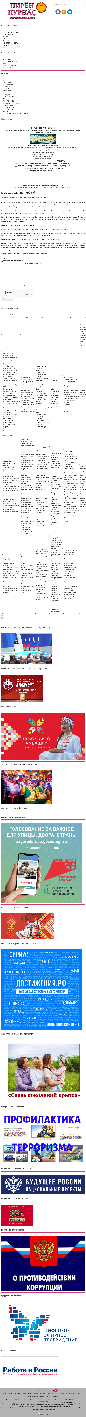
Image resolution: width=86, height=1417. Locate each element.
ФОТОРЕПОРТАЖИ (9, 66)
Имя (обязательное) (33, 264)
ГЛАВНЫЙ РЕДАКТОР (10, 33)
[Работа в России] (30, 1371)
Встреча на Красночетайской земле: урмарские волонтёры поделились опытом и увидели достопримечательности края (11, 491)
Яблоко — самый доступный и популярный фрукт (9, 501)
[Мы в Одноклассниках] (63, 12)
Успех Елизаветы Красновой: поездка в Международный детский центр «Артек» (56, 476)
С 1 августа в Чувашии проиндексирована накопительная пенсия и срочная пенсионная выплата (11, 402)
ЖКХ (4, 99)
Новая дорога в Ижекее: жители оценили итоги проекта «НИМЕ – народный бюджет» (27, 502)
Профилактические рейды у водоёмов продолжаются (9, 374)
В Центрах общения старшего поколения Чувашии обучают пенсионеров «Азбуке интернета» (55, 590)
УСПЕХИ (6, 45)
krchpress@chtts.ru (65, 188)
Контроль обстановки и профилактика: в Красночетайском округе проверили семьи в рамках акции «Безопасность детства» (42, 496)
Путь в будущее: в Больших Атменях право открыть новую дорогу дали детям (42, 554)
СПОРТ (5, 93)
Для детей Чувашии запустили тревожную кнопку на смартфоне (71, 388)
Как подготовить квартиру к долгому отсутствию (9, 410)
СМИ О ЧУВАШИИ (9, 68)
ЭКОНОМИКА (7, 82)
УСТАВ (5, 37)
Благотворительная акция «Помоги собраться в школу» (28, 519)
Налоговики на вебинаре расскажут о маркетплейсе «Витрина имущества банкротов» (41, 366)
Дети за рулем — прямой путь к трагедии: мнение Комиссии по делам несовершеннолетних (71, 506)
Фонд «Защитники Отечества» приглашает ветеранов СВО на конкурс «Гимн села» (71, 467)
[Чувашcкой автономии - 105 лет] (27, 926)
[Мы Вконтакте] (58, 12)
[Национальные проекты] (43, 1184)
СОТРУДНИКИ (8, 35)
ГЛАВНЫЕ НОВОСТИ (10, 62)
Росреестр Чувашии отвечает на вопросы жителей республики (42, 521)
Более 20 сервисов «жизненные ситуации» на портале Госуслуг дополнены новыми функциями (71, 396)
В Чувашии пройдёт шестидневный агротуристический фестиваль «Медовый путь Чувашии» (42, 422)
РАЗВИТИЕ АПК (8, 101)
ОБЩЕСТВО (7, 86)
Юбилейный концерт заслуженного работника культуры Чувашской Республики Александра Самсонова (55, 399)
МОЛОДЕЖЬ (7, 95)
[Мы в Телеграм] (69, 12)
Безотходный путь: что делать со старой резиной (27, 571)
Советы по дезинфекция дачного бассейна (27, 390)
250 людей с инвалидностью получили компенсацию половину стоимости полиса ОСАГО (11, 478)
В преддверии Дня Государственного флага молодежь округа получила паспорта (70, 569)
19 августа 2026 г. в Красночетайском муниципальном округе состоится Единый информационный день (27, 582)
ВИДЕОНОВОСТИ (9, 64)
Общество (12, 197)
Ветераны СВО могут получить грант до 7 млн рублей (71, 475)
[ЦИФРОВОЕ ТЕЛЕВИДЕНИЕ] (43, 1324)
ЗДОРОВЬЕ (7, 91)
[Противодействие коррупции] (43, 1263)
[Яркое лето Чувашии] (43, 736)
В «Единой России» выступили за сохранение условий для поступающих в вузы (71, 456)
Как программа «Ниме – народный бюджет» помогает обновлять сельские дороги (42, 410)
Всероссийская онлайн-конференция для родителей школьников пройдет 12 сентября (42, 381)
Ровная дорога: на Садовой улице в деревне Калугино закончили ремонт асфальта (9, 561)
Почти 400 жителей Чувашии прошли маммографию (42, 465)
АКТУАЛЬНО (7, 60)
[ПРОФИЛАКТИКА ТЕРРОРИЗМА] (43, 1138)
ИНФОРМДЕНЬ (8, 105)
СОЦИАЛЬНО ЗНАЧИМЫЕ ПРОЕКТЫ (15, 114)
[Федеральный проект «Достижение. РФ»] (41, 989)
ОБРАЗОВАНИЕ (8, 84)
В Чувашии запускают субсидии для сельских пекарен (55, 555)
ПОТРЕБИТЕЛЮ (8, 97)
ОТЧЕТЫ (6, 39)
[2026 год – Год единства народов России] (26, 787)
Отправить (7, 299)
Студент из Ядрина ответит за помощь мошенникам (70, 553)
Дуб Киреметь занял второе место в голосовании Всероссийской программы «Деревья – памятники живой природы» (10, 420)
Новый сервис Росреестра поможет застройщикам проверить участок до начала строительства (10, 366)
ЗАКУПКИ (6, 41)
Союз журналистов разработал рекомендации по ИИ (71, 481)
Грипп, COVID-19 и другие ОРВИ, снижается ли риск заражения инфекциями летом (28, 398)
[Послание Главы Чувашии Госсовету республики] (22, 688)
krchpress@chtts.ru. (44, 1401)
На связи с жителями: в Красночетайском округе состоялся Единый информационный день (42, 566)
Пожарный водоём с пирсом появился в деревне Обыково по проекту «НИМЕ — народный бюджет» (56, 501)
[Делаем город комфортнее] (41, 863)
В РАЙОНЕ (6, 80)
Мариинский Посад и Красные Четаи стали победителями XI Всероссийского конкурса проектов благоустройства (27, 460)
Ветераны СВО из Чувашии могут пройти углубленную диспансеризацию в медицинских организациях (42, 454)
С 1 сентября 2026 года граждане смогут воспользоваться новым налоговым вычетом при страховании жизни (11, 571)
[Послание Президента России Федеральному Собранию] (26, 649)
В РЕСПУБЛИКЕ (8, 109)
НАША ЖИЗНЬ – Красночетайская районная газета (24, 11)
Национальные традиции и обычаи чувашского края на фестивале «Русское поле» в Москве (42, 593)
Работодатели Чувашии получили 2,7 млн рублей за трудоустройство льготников (27, 382)
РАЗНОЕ (6, 112)
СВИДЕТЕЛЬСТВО (9, 47)
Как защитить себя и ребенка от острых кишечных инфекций (71, 488)
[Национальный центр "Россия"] (17, 1215)
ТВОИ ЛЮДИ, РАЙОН (10, 107)
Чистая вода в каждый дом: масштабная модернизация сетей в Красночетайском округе (71, 496)
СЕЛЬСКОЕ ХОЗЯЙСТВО (11, 103)
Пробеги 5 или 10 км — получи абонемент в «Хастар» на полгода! (42, 511)
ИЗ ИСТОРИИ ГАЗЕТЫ (10, 43)
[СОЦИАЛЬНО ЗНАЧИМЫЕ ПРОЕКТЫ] (43, 1071)
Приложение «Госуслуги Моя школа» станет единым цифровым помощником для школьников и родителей (27, 446)
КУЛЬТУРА (6, 89)
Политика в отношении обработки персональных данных (69, 407)
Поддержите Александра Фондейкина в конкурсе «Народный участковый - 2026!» (55, 518)
